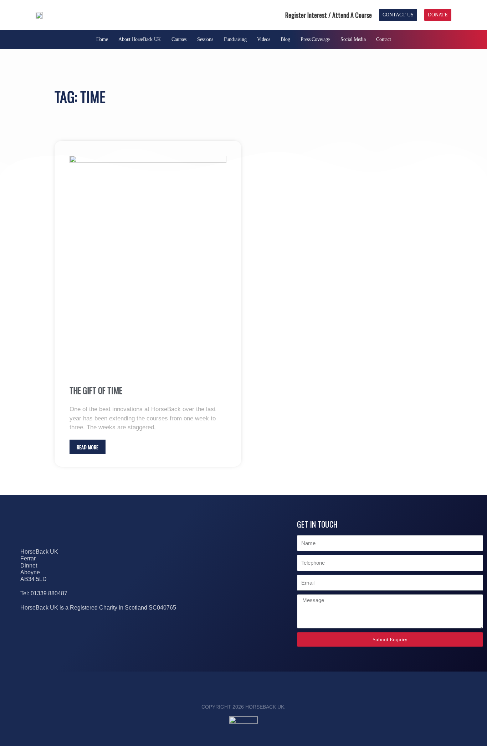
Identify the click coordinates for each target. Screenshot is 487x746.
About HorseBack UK (139, 39)
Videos (263, 39)
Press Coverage (315, 39)
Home (102, 39)
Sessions (205, 39)
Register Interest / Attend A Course (328, 15)
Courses (178, 39)
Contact (383, 39)
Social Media (352, 39)
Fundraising (235, 39)
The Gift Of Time (96, 390)
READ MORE (87, 447)
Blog (285, 39)
